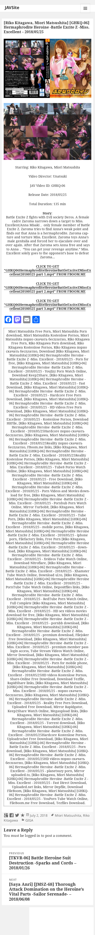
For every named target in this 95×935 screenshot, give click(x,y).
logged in (32, 835)
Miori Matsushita (68, 815)
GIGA (29, 820)
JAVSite (12, 7)
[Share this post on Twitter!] (17, 815)
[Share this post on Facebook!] (11, 815)
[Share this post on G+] (6, 815)
